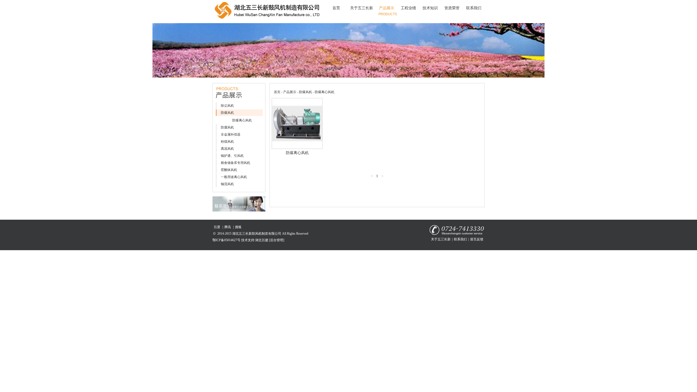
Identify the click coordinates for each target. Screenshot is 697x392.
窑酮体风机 (229, 170)
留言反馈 (476, 239)
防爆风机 (227, 113)
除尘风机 (227, 106)
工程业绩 (408, 8)
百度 (217, 227)
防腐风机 (227, 127)
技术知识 (430, 8)
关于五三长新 (361, 8)
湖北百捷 (261, 240)
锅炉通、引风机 (232, 156)
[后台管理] (276, 240)
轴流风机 (227, 184)
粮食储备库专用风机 (235, 163)
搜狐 (238, 227)
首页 (336, 8)
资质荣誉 (452, 8)
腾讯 (227, 227)
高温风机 (227, 149)
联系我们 (473, 8)
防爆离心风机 (242, 120)
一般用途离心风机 (234, 177)
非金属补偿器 (230, 134)
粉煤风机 (227, 141)
